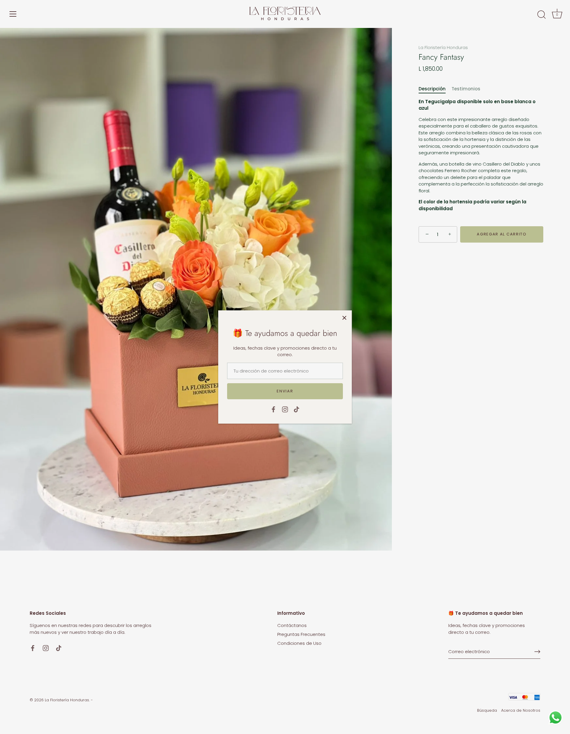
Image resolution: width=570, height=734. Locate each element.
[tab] (435, 89)
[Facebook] (273, 409)
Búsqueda (487, 710)
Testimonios (466, 89)
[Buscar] (541, 14)
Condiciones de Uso (299, 643)
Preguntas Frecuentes (301, 634)
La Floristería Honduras (443, 47)
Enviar (285, 391)
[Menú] (13, 14)
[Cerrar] (344, 317)
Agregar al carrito (501, 234)
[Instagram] (285, 409)
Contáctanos (292, 625)
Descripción (432, 89)
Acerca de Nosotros (520, 710)
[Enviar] (537, 652)
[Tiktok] (297, 409)
